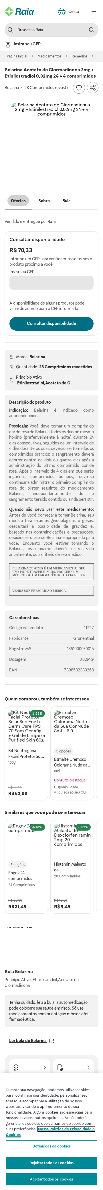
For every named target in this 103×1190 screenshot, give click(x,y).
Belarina (37, 357)
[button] (51, 143)
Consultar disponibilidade (51, 323)
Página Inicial (17, 56)
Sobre (44, 201)
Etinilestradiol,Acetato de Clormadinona (55, 383)
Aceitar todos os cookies (51, 1179)
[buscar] (91, 30)
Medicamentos (49, 56)
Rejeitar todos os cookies (51, 1163)
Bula (66, 201)
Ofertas (18, 201)
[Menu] (94, 11)
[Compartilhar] (92, 87)
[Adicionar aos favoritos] (79, 87)
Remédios (79, 56)
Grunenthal (83, 638)
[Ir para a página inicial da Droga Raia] (19, 11)
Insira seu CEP (22, 271)
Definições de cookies (51, 1146)
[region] (51, 1131)
